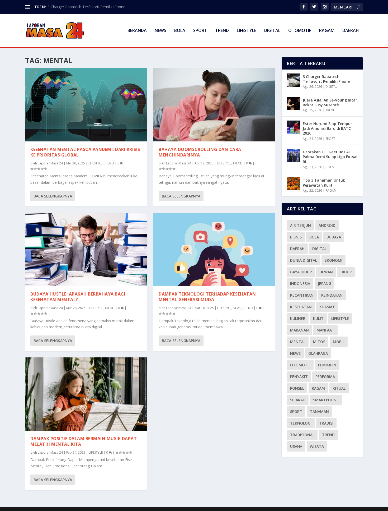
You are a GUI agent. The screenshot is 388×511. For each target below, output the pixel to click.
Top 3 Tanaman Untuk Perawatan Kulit (324, 182)
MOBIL (338, 341)
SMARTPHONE (326, 399)
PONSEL (297, 388)
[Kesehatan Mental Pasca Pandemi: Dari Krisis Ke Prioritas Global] (86, 104)
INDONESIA (300, 283)
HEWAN (326, 271)
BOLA (179, 30)
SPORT (200, 30)
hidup (346, 271)
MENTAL (297, 341)
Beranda (137, 30)
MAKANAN (299, 330)
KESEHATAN (301, 306)
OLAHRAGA (318, 353)
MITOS (319, 341)
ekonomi (333, 260)
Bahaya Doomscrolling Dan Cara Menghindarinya (200, 152)
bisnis (296, 237)
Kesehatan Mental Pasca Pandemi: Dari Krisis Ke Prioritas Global (85, 152)
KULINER (297, 318)
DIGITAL (272, 30)
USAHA (296, 446)
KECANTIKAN (302, 295)
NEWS (160, 30)
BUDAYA (334, 237)
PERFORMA (325, 376)
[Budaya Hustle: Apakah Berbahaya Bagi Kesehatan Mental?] (86, 249)
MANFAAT (325, 330)
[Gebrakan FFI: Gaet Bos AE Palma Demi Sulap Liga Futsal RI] (293, 155)
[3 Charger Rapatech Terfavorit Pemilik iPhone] (293, 80)
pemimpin (327, 364)
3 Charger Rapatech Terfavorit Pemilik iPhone (86, 6)
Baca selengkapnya (53, 196)
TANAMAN (319, 411)
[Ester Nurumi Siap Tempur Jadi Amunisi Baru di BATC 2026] (293, 127)
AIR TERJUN (300, 225)
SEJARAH (297, 399)
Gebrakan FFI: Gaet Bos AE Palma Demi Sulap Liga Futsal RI (330, 156)
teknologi (300, 423)
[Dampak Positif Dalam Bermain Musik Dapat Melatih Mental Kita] (86, 394)
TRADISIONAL (302, 434)
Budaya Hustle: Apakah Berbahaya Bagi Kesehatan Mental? (77, 296)
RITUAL (339, 388)
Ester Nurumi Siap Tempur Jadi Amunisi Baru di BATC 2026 (327, 128)
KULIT (318, 318)
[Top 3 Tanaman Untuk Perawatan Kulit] (293, 183)
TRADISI (326, 423)
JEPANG (324, 283)
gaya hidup (301, 271)
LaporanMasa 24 (50, 163)
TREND (222, 30)
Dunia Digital (303, 260)
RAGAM (326, 30)
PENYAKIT (299, 376)
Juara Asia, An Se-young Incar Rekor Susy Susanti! (330, 102)
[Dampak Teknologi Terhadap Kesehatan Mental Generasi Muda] (214, 249)
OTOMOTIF (299, 30)
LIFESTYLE (246, 30)
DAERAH (350, 30)
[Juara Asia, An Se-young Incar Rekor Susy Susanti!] (293, 103)
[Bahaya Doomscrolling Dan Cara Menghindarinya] (214, 104)
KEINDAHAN (332, 295)
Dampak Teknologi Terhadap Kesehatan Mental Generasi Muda (207, 296)
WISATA (317, 446)
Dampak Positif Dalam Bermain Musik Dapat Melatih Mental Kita (83, 441)
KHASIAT (327, 306)
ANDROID (327, 225)
